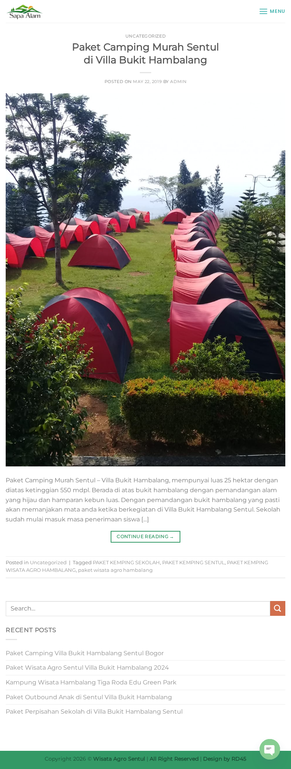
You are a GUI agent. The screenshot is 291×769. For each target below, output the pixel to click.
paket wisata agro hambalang (115, 570)
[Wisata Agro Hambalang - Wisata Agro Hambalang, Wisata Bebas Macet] (43, 11)
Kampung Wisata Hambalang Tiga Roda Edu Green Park (91, 682)
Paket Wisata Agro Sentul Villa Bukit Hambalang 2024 (87, 667)
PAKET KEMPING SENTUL (193, 562)
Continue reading (145, 536)
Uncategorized (145, 36)
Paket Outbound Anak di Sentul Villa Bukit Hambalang (89, 697)
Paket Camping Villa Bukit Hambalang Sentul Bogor (85, 653)
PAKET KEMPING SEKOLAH (126, 562)
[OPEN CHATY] (270, 749)
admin (178, 81)
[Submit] (277, 608)
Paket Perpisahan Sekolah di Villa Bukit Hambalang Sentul (94, 711)
